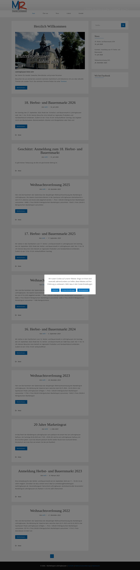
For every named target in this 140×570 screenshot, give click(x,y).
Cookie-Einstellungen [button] (68, 290)
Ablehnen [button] (55, 290)
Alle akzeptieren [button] (83, 290)
